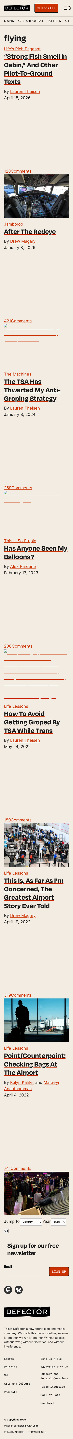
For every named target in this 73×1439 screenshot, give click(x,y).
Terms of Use (37, 1431)
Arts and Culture (31, 21)
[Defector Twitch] (8, 1290)
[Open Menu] (67, 8)
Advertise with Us (54, 1367)
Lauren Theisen (25, 91)
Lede (36, 1425)
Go (6, 1231)
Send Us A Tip (51, 1359)
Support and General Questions (54, 1376)
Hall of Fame (50, 1395)
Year (46, 1221)
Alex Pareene (23, 566)
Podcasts (10, 1392)
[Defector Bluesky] (19, 1290)
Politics (54, 21)
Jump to (12, 1221)
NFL (6, 1375)
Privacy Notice (14, 1431)
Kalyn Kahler (22, 1082)
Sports (9, 21)
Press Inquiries (53, 1386)
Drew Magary (22, 241)
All (67, 21)
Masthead (47, 1403)
